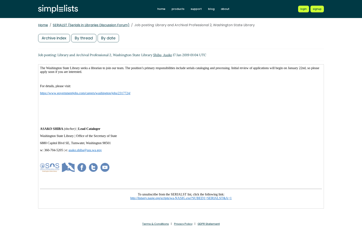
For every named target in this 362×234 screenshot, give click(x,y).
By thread (84, 38)
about (225, 9)
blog (211, 9)
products (178, 9)
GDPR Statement (209, 224)
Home (43, 25)
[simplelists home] (58, 9)
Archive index (54, 38)
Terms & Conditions (155, 224)
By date (108, 38)
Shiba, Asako (162, 55)
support (196, 9)
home (161, 9)
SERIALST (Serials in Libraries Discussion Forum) (91, 25)
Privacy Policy (183, 224)
